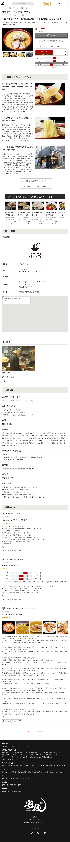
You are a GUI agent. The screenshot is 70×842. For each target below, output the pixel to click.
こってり (21, 778)
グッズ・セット (59, 772)
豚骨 (12, 772)
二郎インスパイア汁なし (37, 765)
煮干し (29, 772)
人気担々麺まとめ (40, 755)
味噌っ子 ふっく (13, 8)
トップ (4, 8)
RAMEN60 (9, 559)
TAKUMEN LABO (50, 765)
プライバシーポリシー (35, 820)
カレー (58, 765)
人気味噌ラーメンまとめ (38, 752)
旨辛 (42, 772)
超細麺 (4, 791)
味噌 (9, 772)
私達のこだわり (15, 746)
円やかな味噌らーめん (10, 566)
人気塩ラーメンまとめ (23, 752)
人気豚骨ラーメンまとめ (53, 752)
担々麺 (46, 772)
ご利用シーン (5, 746)
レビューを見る (51, 68)
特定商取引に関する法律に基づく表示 (35, 823)
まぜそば (15, 765)
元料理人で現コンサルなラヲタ (15, 608)
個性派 (51, 772)
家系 (38, 772)
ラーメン (4, 765)
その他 (63, 765)
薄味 (8, 785)
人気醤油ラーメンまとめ (9, 752)
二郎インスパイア (24, 765)
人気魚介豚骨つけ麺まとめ (44, 757)
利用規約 (35, 817)
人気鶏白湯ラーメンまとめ (53, 755)
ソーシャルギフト (26, 746)
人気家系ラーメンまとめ (27, 755)
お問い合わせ (35, 828)
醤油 (3, 772)
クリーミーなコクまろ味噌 (12, 614)
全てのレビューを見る (35, 731)
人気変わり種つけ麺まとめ (9, 759)
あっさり (11, 778)
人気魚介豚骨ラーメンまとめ (10, 755)
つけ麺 (10, 765)
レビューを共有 (16, 550)
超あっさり (5, 778)
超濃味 (20, 785)
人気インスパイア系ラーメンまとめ (12, 757)
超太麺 (20, 791)
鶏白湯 (34, 772)
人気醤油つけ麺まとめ (29, 757)
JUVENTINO (9, 513)
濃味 (15, 785)
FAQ (35, 825)
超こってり (28, 778)
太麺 (15, 791)
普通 (16, 778)
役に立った (6, 550)
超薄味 (4, 785)
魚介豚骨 (23, 772)
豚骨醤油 (17, 772)
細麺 (8, 791)
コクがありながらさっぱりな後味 (14, 520)
